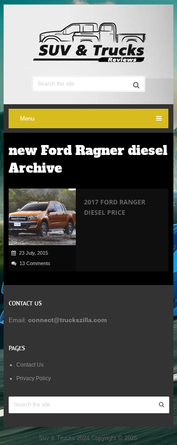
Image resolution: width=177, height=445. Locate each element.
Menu (27, 118)
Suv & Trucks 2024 (63, 437)
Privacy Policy (33, 378)
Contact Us (30, 365)
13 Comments (35, 263)
